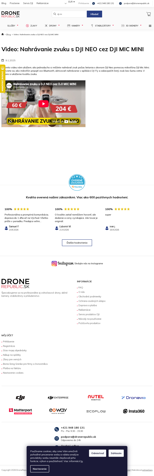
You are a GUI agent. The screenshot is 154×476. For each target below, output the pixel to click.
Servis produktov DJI (87, 314)
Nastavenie (39, 468)
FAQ (79, 287)
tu (81, 461)
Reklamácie (43, 3)
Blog (4, 3)
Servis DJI (28, 3)
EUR (68, 1)
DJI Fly (94, 70)
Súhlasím (115, 453)
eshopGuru (145, 470)
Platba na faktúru (12, 368)
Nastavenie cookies (13, 372)
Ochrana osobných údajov (91, 301)
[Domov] (3, 34)
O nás (80, 292)
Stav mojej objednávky (15, 350)
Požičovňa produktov (88, 323)
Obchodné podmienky (88, 296)
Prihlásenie (8, 341)
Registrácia (9, 346)
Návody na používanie (88, 318)
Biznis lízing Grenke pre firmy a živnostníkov (25, 363)
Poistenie (15, 3)
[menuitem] (11, 25)
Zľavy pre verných (12, 359)
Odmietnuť (96, 453)
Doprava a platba (86, 305)
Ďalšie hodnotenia (76, 242)
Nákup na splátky (12, 354)
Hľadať (93, 14)
